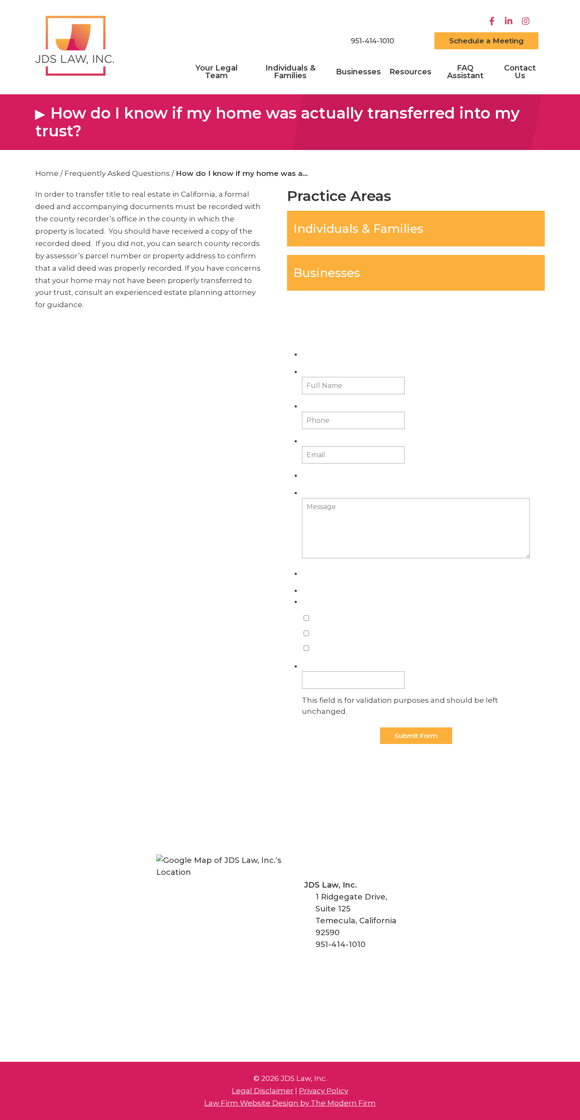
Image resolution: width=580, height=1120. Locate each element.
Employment (334, 618)
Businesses (358, 71)
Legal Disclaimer (262, 1090)
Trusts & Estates (339, 634)
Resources (410, 71)
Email (313, 441)
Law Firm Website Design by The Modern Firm (290, 1103)
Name (312, 666)
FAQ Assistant (465, 71)
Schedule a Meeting (486, 41)
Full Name (321, 372)
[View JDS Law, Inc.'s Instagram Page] (526, 21)
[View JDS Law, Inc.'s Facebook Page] (492, 21)
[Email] (414, 41)
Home (320, 41)
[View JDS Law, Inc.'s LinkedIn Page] (509, 21)
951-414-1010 (372, 41)
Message (316, 493)
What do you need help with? (356, 601)
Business (326, 649)
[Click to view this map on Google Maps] (222, 920)
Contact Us (520, 71)
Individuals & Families (290, 71)
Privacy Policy (323, 1090)
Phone (313, 406)
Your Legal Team (216, 71)
